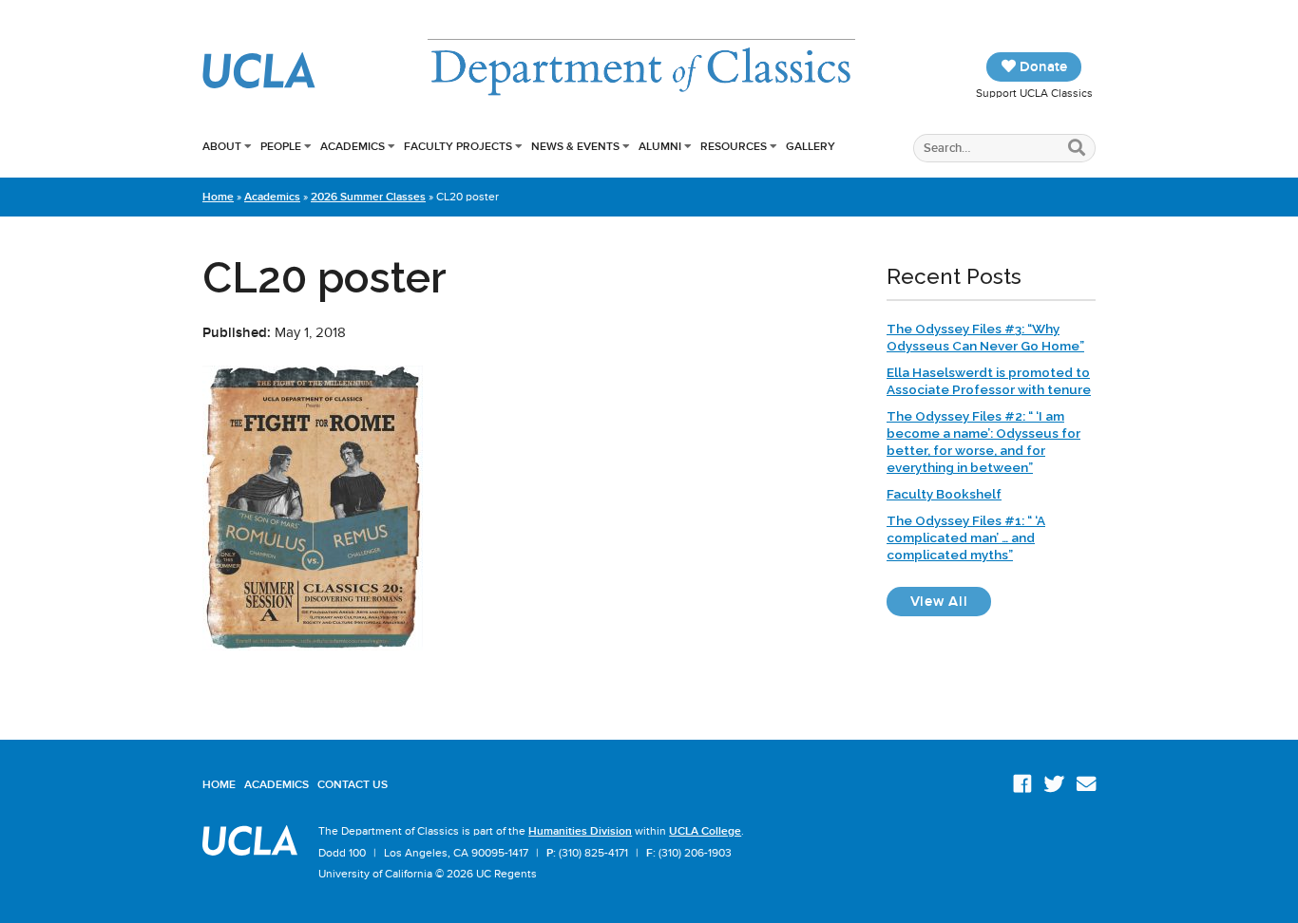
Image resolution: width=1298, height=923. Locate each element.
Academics (352, 146)
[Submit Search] (1077, 148)
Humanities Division (580, 831)
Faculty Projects (458, 146)
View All (950, 601)
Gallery (810, 146)
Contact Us (352, 784)
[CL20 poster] (312, 645)
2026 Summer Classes (368, 196)
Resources (733, 146)
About (221, 146)
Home (218, 196)
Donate (1041, 66)
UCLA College (705, 831)
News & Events (575, 146)
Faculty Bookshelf (944, 493)
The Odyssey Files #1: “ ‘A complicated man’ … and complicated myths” (966, 537)
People (280, 146)
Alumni (660, 146)
